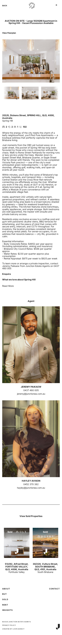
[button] (56, 5)
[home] (31, 5)
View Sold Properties (31, 516)
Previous (7, 61)
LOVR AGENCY (18, 629)
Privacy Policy (9, 625)
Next (54, 61)
